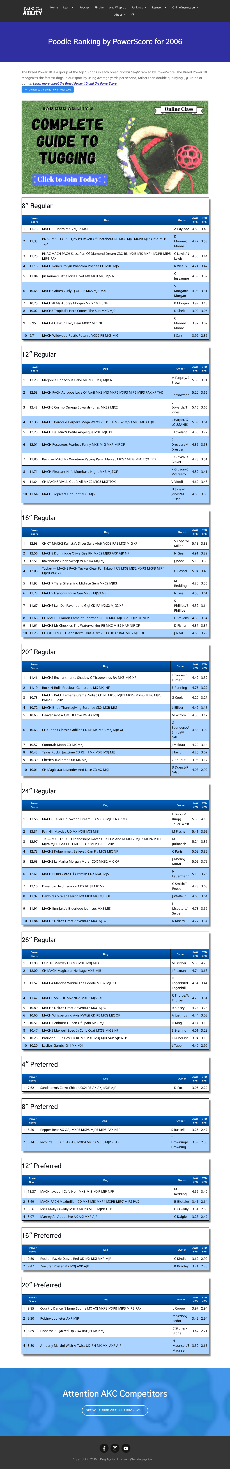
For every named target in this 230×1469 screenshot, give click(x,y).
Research (157, 7)
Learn (66, 7)
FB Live (99, 7)
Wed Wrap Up (117, 7)
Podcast (84, 7)
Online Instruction (183, 7)
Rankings (137, 7)
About (118, 14)
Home (54, 7)
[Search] (132, 14)
